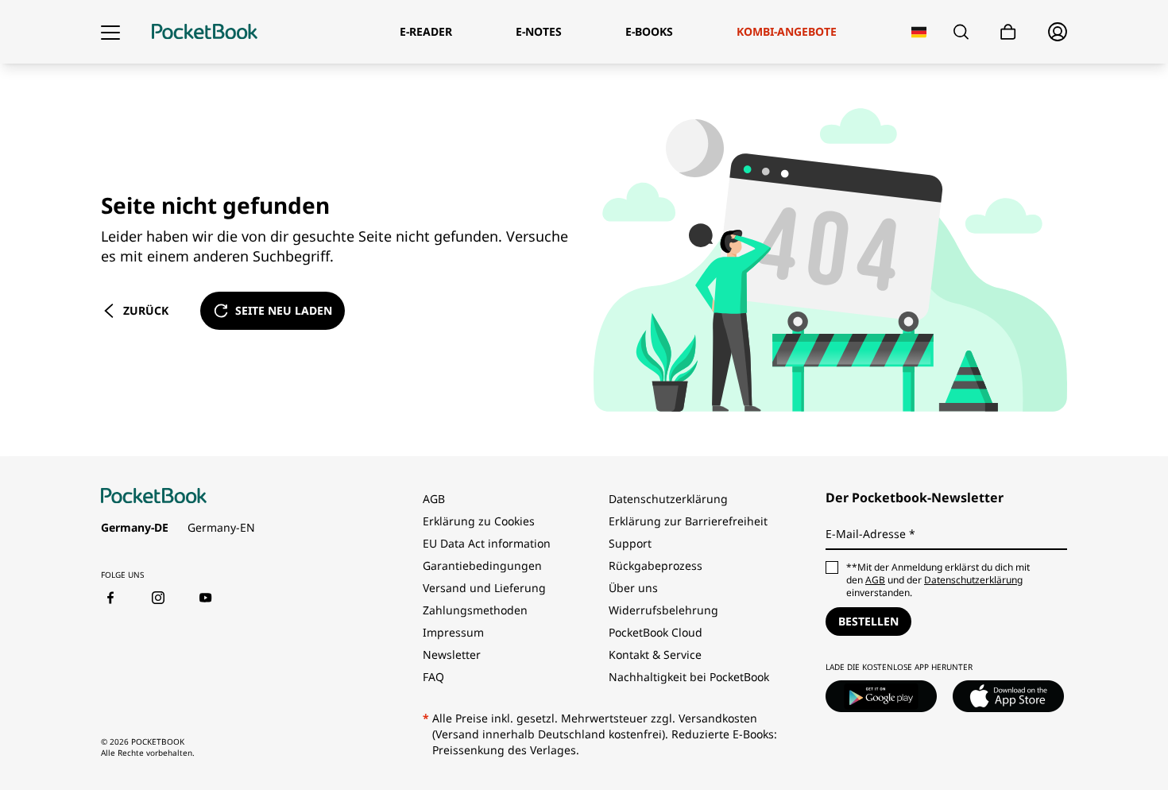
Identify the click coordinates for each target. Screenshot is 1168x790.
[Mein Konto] (1057, 31)
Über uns (633, 587)
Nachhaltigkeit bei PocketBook (689, 676)
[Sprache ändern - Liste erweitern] (918, 32)
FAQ (433, 676)
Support (630, 543)
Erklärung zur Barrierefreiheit (688, 521)
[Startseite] (204, 32)
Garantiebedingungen (482, 565)
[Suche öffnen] (961, 32)
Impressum (453, 632)
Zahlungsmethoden (475, 610)
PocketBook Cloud (655, 632)
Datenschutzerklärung (668, 498)
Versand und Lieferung (484, 587)
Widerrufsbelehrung (663, 610)
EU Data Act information (487, 543)
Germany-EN (221, 527)
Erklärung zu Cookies (480, 521)
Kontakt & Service (655, 654)
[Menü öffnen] (110, 31)
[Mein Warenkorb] (1008, 32)
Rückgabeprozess (655, 565)
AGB (434, 498)
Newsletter (452, 654)
